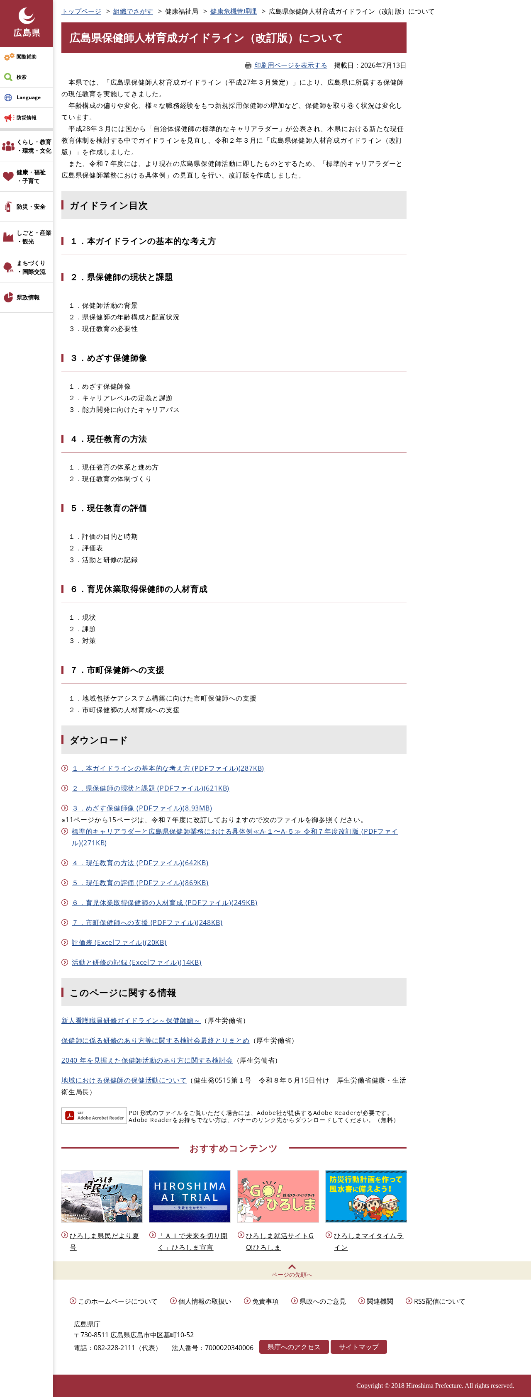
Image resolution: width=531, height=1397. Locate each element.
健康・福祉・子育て (31, 176)
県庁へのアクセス (294, 1346)
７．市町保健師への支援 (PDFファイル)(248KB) (147, 922)
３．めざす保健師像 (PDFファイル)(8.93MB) (142, 808)
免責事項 (265, 1301)
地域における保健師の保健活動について (124, 1080)
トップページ (81, 11)
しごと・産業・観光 (34, 237)
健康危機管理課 (233, 11)
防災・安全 (31, 206)
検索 (22, 76)
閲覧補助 (27, 56)
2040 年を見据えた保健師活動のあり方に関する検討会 (147, 1060)
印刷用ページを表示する (290, 65)
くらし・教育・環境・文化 (34, 146)
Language (29, 97)
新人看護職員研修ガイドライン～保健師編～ (131, 1020)
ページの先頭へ (292, 1274)
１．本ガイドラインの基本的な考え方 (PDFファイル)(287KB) (168, 768)
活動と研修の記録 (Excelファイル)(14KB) (137, 962)
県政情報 (28, 297)
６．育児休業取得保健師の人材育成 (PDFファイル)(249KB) (164, 902)
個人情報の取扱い (204, 1301)
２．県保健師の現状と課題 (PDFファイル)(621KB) (150, 788)
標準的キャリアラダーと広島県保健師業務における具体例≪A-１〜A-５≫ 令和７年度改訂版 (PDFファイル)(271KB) (235, 837)
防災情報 (27, 117)
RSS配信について (439, 1301)
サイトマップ (359, 1346)
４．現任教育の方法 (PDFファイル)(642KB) (140, 862)
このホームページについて (118, 1301)
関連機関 (380, 1301)
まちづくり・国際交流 (31, 267)
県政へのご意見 (323, 1301)
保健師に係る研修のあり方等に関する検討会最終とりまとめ (155, 1040)
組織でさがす (133, 11)
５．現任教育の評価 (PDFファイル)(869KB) (140, 882)
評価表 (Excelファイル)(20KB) (119, 942)
